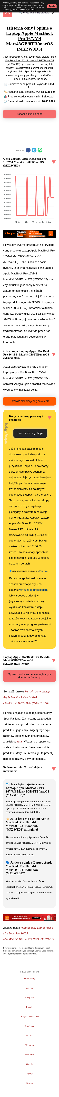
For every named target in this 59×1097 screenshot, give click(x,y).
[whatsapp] (40, 150)
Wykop (30, 1074)
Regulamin (29, 1026)
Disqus (29, 1083)
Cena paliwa (29, 997)
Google (29, 1064)
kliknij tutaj (43, 571)
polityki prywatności (27, 10)
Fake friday (29, 988)
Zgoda (52, 6)
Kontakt (29, 1007)
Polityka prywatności (29, 1016)
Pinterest (29, 1035)
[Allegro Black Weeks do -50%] (29, 234)
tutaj (19, 741)
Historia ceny (29, 978)
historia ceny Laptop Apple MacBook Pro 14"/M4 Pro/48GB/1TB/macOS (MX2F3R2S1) (26, 697)
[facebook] (28, 150)
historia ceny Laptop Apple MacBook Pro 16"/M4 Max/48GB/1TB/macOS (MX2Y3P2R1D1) (28, 933)
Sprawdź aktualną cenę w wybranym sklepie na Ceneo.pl (29, 676)
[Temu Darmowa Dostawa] (29, 917)
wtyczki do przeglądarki (33, 589)
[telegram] (34, 150)
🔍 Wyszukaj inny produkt (34, 12)
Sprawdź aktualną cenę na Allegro (29, 401)
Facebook (29, 1055)
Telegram (29, 1045)
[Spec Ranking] (7, 12)
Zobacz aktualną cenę (29, 114)
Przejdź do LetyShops (30, 433)
